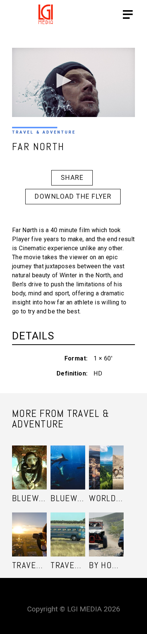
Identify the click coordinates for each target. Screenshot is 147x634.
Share (72, 177)
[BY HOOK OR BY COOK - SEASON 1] (106, 527)
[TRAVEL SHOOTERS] (29, 527)
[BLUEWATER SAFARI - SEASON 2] (29, 460)
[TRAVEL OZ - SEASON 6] (68, 527)
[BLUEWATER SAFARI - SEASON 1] (68, 460)
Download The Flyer (73, 196)
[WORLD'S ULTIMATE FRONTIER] (106, 460)
